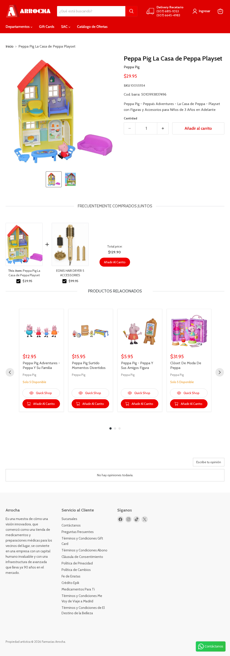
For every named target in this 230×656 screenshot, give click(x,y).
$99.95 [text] (73, 281)
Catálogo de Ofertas (92, 26)
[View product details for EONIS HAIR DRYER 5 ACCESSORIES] (70, 244)
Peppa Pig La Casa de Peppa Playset (24, 273)
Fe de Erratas (71, 576)
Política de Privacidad (77, 563)
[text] (115, 206)
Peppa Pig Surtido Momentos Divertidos (89, 365)
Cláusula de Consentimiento (82, 557)
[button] (53, 179)
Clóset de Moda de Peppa (185, 365)
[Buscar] (131, 11)
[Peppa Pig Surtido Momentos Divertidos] (90, 331)
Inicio (9, 46)
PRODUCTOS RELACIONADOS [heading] (115, 291)
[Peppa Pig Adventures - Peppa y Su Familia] (41, 331)
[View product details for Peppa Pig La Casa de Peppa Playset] (24, 244)
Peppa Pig (131, 67)
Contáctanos (71, 525)
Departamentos (18, 26)
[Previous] (10, 372)
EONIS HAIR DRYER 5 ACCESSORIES (70, 273)
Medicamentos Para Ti (78, 589)
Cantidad (130, 118)
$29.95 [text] (27, 281)
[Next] (219, 372)
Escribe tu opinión (208, 462)
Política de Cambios (76, 570)
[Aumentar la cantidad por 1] (163, 128)
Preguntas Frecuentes (78, 532)
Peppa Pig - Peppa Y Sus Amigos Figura (137, 365)
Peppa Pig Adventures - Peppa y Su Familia (41, 365)
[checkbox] (18, 281)
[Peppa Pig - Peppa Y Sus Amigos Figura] (140, 331)
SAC (65, 26)
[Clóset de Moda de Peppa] (189, 331)
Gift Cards (46, 26)
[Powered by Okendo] (26, 463)
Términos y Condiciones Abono (84, 550)
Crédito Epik (70, 583)
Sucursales (69, 519)
